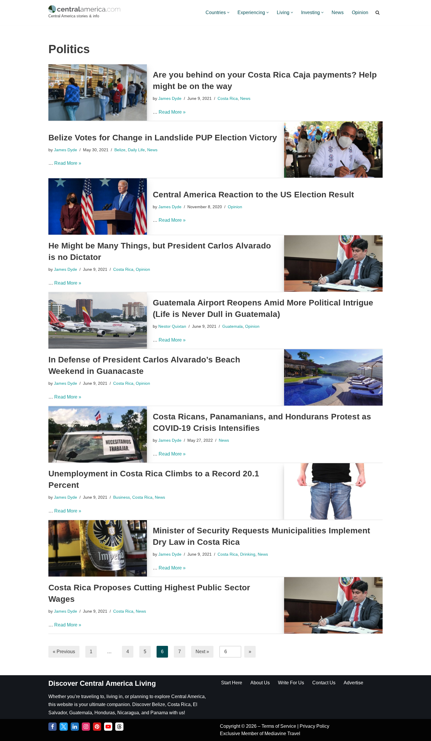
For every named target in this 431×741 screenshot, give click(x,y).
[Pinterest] (97, 726)
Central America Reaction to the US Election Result (253, 194)
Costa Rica (228, 98)
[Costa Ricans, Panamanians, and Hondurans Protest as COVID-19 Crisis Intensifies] (97, 434)
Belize (119, 149)
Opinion (360, 12)
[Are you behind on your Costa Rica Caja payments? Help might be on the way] (97, 92)
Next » (202, 651)
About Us (260, 682)
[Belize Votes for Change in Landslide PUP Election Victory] (333, 149)
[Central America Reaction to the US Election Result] (97, 206)
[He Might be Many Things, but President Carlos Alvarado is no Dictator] (333, 263)
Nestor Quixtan (172, 326)
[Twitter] (64, 726)
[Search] (377, 12)
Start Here (231, 682)
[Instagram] (86, 726)
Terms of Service (279, 726)
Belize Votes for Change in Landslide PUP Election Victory (162, 137)
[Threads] (119, 726)
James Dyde (169, 98)
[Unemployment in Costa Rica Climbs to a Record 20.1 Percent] (333, 491)
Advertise (353, 682)
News (338, 12)
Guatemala (232, 326)
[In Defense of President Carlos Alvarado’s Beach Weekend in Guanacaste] (333, 377)
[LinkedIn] (75, 726)
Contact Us (323, 682)
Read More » (172, 112)
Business (121, 497)
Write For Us (291, 682)
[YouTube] (108, 726)
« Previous (64, 651)
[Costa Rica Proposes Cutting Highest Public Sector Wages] (333, 605)
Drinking (247, 554)
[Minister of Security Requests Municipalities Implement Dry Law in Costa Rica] (97, 548)
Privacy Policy (314, 726)
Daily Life (136, 149)
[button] (228, 12)
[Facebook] (52, 726)
